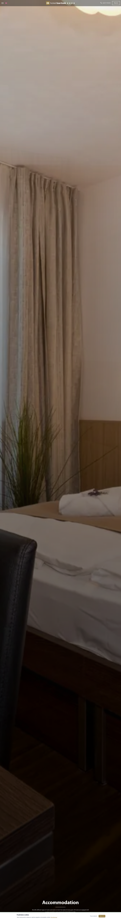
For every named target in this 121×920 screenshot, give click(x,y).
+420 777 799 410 (106, 3)
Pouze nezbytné (93, 916)
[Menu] (2, 3)
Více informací (54, 917)
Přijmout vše (101, 916)
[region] (60, 460)
